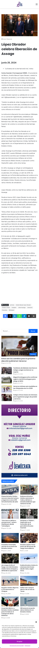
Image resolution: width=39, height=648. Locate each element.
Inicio (4, 39)
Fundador (14, 307)
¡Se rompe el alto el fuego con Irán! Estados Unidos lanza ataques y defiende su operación (9, 568)
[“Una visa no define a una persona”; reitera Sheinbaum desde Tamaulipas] (10, 514)
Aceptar (19, 641)
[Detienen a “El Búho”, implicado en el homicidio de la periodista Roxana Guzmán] (29, 514)
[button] (36, 622)
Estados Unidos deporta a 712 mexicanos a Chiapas (9, 589)
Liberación (29, 307)
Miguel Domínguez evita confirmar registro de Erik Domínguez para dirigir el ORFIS (25, 379)
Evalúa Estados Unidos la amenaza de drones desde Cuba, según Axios (28, 568)
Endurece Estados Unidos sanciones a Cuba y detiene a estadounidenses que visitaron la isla (27, 500)
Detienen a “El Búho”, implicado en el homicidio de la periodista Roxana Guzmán (27, 524)
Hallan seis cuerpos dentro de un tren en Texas (27, 589)
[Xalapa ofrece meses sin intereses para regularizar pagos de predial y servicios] (6, 397)
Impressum (27, 645)
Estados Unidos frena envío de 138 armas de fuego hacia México (27, 546)
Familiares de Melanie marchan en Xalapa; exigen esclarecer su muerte (25, 370)
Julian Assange (21, 307)
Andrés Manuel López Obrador (23, 305)
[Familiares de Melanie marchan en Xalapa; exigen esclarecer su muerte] (6, 370)
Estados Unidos (6, 307)
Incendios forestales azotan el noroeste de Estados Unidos (9, 546)
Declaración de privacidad (17, 645)
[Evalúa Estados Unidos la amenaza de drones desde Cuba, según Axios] (29, 558)
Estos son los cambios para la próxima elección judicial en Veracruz (18, 359)
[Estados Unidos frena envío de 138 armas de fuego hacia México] (29, 538)
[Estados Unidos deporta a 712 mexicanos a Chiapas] (10, 581)
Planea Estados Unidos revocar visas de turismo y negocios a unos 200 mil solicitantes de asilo (10, 499)
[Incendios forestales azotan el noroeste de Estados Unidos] (10, 538)
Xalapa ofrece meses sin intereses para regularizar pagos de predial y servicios (25, 397)
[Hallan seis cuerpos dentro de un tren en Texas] (29, 581)
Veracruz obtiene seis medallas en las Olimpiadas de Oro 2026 (25, 387)
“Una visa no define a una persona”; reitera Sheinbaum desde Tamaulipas (8, 523)
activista (12, 305)
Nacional (9, 39)
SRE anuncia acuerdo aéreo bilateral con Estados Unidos (27, 610)
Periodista (4, 310)
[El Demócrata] (19, 4)
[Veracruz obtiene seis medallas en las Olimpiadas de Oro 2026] (6, 389)
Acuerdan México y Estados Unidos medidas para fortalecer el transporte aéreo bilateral (10, 611)
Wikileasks (11, 310)
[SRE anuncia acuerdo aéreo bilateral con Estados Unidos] (29, 601)
